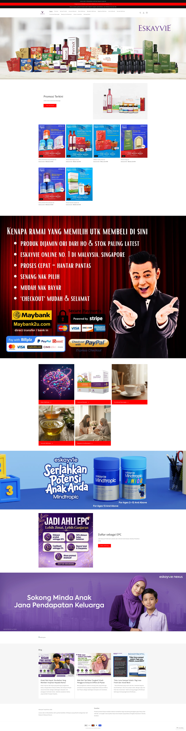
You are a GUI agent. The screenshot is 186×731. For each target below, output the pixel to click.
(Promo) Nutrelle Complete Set (72, 202)
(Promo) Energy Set (125, 159)
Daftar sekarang (104, 545)
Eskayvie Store (90, 728)
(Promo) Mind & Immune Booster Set (46, 202)
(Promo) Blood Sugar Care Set (72, 159)
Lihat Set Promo (50, 105)
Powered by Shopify (97, 728)
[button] (140, 12)
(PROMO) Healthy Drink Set (99, 159)
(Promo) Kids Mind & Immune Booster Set (47, 159)
